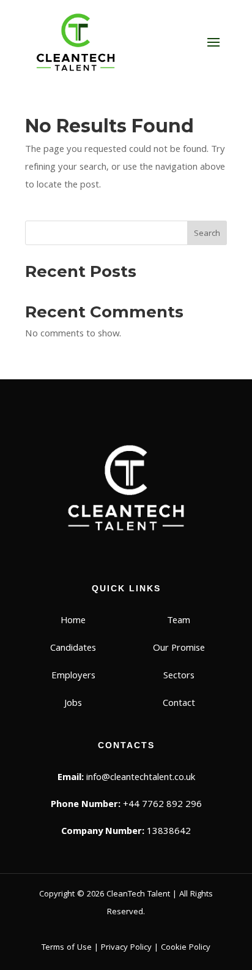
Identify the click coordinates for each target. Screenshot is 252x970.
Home (73, 621)
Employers (73, 676)
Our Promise (179, 649)
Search (207, 234)
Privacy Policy (126, 948)
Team (178, 621)
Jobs (73, 704)
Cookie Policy (185, 948)
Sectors (179, 676)
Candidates (73, 649)
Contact (179, 704)
